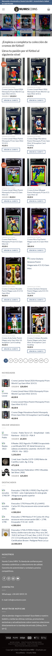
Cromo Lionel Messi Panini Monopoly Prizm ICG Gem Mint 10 (12, 192)
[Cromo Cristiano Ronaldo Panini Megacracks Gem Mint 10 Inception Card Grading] (38, 320)
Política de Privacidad (31, 642)
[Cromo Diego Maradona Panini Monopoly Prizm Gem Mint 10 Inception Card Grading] (38, 120)
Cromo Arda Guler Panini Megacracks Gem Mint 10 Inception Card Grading (12, 340)
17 (31, 360)
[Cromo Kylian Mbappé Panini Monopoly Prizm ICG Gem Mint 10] (38, 172)
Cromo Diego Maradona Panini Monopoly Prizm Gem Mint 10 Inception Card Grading (38, 142)
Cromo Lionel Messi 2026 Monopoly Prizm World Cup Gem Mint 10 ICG (38, 91)
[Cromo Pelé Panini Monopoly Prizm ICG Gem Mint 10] (13, 221)
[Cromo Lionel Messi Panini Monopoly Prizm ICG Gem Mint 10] (13, 172)
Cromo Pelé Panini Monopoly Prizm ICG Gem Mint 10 (12, 241)
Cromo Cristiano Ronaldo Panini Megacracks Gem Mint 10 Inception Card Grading (37, 341)
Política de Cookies (17, 644)
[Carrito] (48, 9)
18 (36, 360)
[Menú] (3, 9)
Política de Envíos (35, 644)
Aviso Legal (15, 642)
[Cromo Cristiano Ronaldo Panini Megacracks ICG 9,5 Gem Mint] (13, 270)
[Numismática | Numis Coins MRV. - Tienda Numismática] (26, 9)
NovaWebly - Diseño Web (26, 653)
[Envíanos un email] (13, 578)
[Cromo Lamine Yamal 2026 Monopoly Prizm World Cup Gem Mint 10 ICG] (13, 71)
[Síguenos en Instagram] (9, 578)
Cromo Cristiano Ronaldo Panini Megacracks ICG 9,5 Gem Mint (12, 291)
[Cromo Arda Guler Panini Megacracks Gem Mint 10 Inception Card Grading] (13, 320)
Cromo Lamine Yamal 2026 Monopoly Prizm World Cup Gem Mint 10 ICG (13, 91)
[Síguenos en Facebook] (4, 578)
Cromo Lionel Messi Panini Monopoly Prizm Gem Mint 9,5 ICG (12, 141)
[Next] (46, 360)
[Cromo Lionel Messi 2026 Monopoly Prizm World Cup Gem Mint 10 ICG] (38, 71)
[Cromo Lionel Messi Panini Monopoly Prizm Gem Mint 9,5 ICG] (13, 120)
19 (41, 360)
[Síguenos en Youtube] (18, 578)
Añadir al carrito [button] (11, 100)
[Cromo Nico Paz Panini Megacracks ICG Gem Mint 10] (38, 221)
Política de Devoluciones (26, 646)
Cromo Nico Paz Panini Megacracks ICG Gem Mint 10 (37, 241)
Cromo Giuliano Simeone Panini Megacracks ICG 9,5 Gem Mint (37, 291)
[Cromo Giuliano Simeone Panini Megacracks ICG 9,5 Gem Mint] (38, 270)
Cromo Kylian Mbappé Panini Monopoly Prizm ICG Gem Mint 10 (38, 192)
